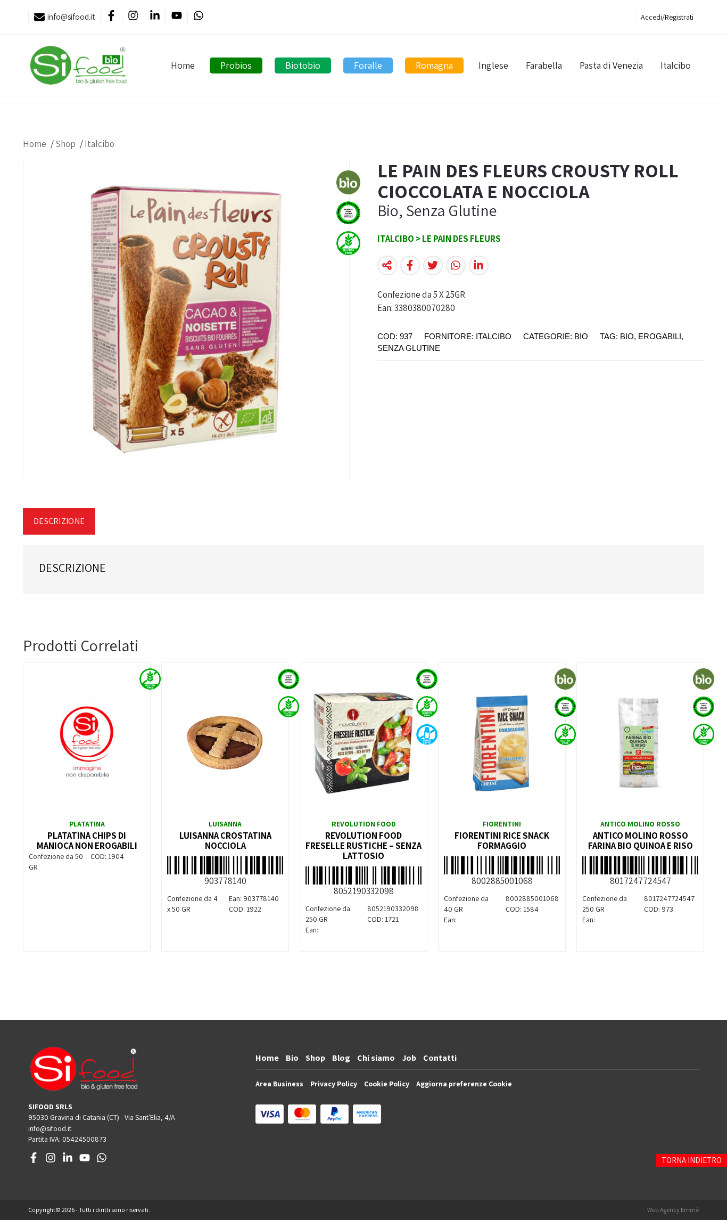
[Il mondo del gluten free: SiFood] (78, 65)
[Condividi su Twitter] (433, 265)
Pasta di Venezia (611, 65)
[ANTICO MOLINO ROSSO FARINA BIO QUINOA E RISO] (640, 743)
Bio (292, 1057)
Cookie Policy (386, 1083)
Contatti (440, 1057)
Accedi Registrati (667, 17)
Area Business (279, 1083)
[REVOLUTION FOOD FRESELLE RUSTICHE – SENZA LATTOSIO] (363, 743)
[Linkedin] (155, 17)
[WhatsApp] (198, 17)
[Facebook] (111, 17)
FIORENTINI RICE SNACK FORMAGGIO (502, 840)
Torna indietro (692, 1160)
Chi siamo (376, 1057)
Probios (236, 65)
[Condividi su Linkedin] (479, 265)
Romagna (434, 65)
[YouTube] (176, 17)
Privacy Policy (333, 1083)
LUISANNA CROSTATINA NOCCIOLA (225, 840)
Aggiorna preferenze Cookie (464, 1083)
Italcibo (675, 65)
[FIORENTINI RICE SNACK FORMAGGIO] (502, 743)
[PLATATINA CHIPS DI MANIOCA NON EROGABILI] (87, 743)
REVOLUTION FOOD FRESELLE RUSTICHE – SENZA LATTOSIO (363, 845)
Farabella (544, 65)
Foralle (368, 65)
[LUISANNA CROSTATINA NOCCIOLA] (225, 743)
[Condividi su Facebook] (410, 265)
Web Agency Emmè (673, 1210)
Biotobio (302, 65)
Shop (65, 144)
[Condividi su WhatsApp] (456, 265)
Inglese (493, 65)
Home (183, 65)
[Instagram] (133, 17)
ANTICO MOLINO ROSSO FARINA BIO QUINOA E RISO (640, 840)
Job (409, 1057)
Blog (341, 1057)
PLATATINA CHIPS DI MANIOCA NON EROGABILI (87, 840)
